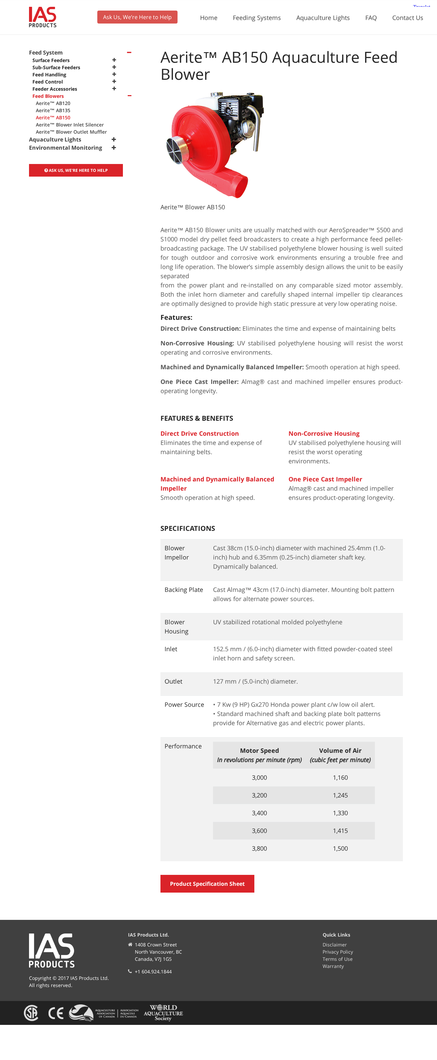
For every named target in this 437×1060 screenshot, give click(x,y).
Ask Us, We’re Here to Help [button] (137, 17)
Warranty (333, 966)
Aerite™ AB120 (53, 103)
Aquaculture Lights (323, 17)
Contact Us (407, 17)
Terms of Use (338, 959)
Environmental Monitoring (65, 147)
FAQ (371, 17)
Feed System (46, 52)
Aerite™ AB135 (53, 110)
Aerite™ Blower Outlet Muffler (71, 132)
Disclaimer (335, 944)
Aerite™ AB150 (53, 117)
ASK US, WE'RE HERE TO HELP (78, 170)
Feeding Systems (257, 17)
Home (208, 17)
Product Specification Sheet (207, 883)
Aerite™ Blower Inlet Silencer (70, 124)
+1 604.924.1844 (153, 971)
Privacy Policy (338, 952)
